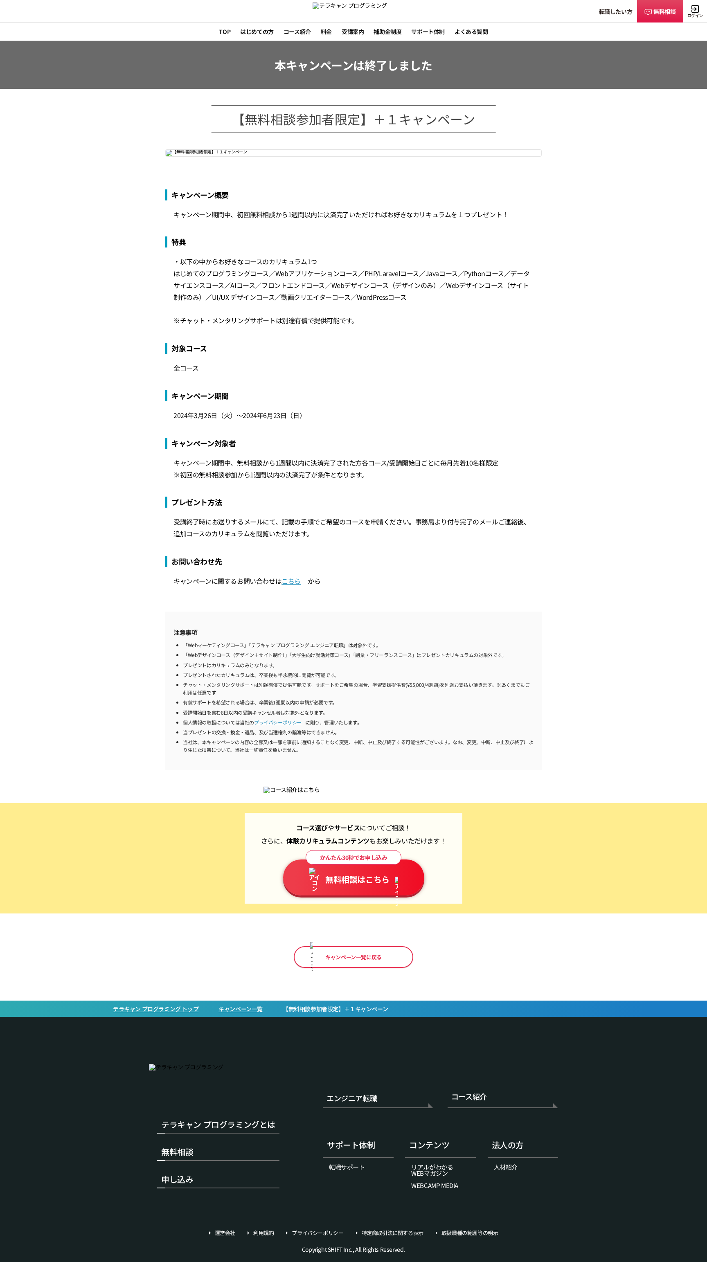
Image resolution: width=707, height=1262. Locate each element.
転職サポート (347, 1167)
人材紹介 (506, 1167)
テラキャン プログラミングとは (218, 1124)
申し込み (177, 1179)
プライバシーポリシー (278, 722)
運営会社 (225, 1233)
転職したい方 (616, 11)
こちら (291, 581)
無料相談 (664, 11)
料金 (326, 31)
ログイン (695, 15)
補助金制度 (387, 31)
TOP (224, 31)
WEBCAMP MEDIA (434, 1185)
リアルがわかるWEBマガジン (432, 1170)
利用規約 (263, 1233)
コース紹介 (469, 1097)
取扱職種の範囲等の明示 (469, 1233)
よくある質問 (471, 31)
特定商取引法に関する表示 (392, 1233)
